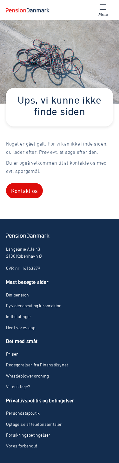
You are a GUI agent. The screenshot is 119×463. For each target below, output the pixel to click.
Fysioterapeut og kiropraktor (33, 305)
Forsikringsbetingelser (28, 435)
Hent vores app (20, 327)
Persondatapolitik (23, 413)
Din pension (17, 294)
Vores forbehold (21, 445)
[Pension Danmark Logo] (28, 10)
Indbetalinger (19, 316)
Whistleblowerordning (27, 375)
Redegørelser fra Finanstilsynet (37, 364)
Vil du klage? (18, 386)
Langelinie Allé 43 (23, 249)
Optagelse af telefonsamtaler (34, 424)
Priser (12, 354)
